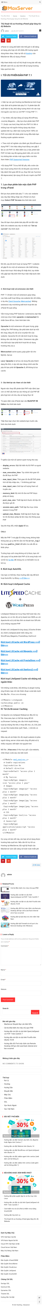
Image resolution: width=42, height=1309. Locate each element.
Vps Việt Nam (9, 1109)
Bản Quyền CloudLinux (9, 1267)
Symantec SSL (6, 1290)
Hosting (22, 16)
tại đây (11, 560)
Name (3, 970)
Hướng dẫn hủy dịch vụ (12, 1215)
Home (15, 16)
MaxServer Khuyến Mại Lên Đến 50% (18, 1024)
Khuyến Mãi (8, 1091)
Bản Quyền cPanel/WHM (9, 1260)
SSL (5, 1102)
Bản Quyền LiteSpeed (8, 1271)
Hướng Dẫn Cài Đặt (7, 1297)
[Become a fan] (39, 1302)
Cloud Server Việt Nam (9, 1247)
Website (3, 989)
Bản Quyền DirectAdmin (9, 1264)
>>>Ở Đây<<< (24, 578)
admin (7, 31)
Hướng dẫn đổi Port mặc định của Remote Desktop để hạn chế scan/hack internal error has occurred (26, 910)
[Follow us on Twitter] (39, 1298)
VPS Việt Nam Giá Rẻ (8, 1237)
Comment (5, 946)
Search (5, 1008)
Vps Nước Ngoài (10, 1105)
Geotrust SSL (5, 1287)
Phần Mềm (8, 1098)
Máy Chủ (7, 1095)
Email (3, 979)
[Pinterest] (3, 40)
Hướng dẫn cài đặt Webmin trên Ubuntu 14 (19, 1146)
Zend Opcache (14, 301)
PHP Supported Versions (19, 159)
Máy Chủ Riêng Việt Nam (9, 1251)
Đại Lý (6, 1080)
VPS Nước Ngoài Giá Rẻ (9, 1240)
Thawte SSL (5, 1294)
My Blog (19, 1305)
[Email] (8, 40)
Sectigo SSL (5, 1283)
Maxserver (26, 1305)
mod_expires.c (20, 759)
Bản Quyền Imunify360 (9, 1274)
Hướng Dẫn (8, 1088)
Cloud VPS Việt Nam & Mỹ (10, 1244)
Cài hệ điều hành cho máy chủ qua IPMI (24, 888)
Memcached (26, 301)
